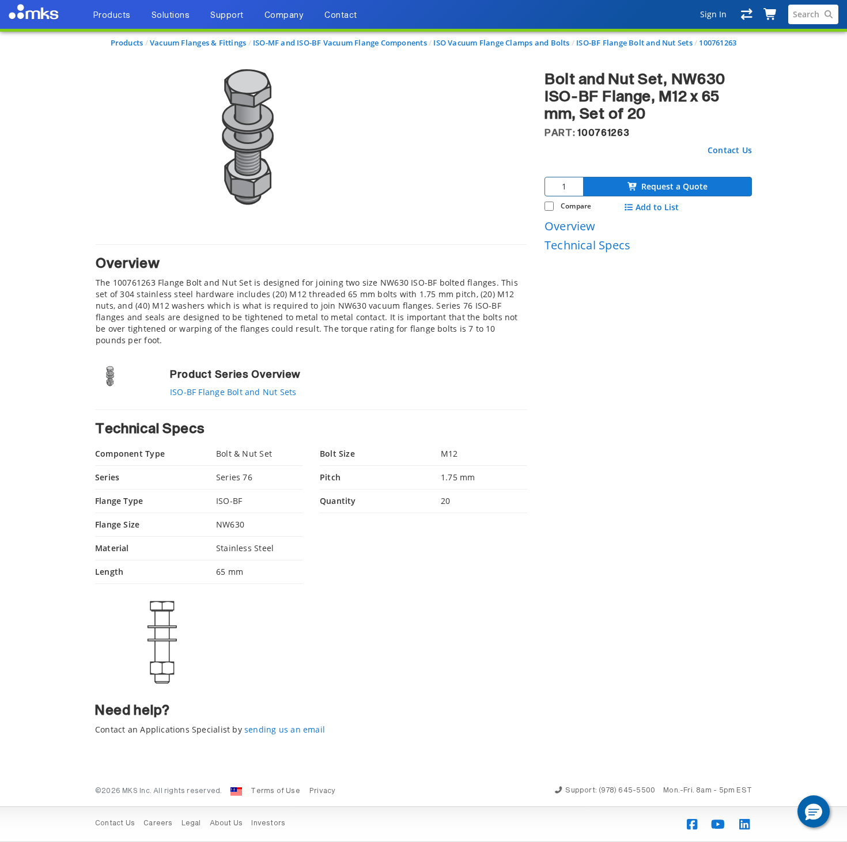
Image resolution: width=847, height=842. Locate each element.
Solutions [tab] (171, 16)
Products (127, 42)
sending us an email (284, 729)
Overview (570, 225)
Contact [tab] (340, 16)
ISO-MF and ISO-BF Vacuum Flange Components (340, 42)
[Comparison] (747, 14)
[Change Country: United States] (236, 791)
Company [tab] (284, 16)
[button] (813, 811)
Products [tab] (112, 16)
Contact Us (730, 149)
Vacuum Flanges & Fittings (198, 42)
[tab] (311, 295)
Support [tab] (227, 16)
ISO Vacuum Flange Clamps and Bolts (501, 42)
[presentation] (423, 421)
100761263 (717, 42)
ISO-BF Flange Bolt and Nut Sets (634, 42)
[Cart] (770, 14)
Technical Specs (587, 245)
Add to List (657, 207)
